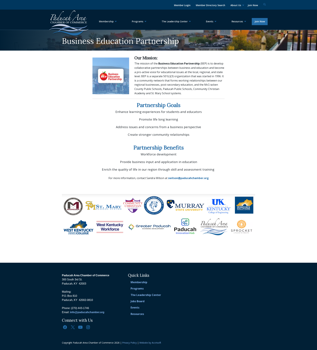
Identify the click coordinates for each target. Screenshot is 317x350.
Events (135, 307)
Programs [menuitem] (137, 21)
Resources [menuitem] (237, 21)
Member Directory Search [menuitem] (210, 5)
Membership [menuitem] (106, 21)
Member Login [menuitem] (182, 5)
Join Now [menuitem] (253, 5)
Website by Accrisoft (150, 342)
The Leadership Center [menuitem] (175, 21)
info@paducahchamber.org (87, 312)
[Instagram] (88, 327)
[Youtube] (80, 327)
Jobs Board (137, 301)
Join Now (260, 21)
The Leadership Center (146, 295)
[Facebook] (65, 327)
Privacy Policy (129, 342)
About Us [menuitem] (235, 5)
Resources (137, 314)
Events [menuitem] (209, 21)
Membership (139, 282)
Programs (137, 288)
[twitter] (73, 327)
